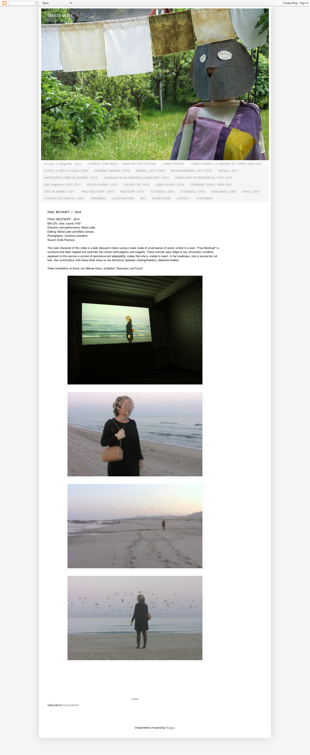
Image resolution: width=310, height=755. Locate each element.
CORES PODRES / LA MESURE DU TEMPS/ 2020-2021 (226, 163)
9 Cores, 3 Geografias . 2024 (62, 163)
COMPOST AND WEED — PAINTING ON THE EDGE (122, 163)
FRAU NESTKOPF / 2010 (98, 191)
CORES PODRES (173, 163)
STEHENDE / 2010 (193, 191)
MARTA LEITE (60, 15)
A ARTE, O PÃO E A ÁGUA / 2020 (66, 170)
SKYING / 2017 (228, 170)
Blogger (170, 727)
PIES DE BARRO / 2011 (59, 191)
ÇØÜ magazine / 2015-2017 (62, 184)
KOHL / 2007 (250, 191)
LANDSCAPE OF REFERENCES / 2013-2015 (203, 177)
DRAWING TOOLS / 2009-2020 (211, 184)
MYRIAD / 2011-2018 (150, 170)
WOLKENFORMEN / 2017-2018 (191, 170)
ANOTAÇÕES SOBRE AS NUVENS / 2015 (70, 177)
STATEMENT (204, 198)
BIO (143, 198)
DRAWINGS (98, 198)
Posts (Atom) (70, 705)
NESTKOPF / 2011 (132, 191)
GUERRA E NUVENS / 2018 (112, 170)
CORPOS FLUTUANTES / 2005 (64, 198)
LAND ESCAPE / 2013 (170, 184)
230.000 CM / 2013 (136, 184)
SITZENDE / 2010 (162, 191)
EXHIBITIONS (161, 198)
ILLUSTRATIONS (123, 198)
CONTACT (183, 198)
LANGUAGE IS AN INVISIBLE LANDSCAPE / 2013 (136, 177)
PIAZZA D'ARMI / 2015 (102, 184)
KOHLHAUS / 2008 (223, 191)
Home (135, 699)
